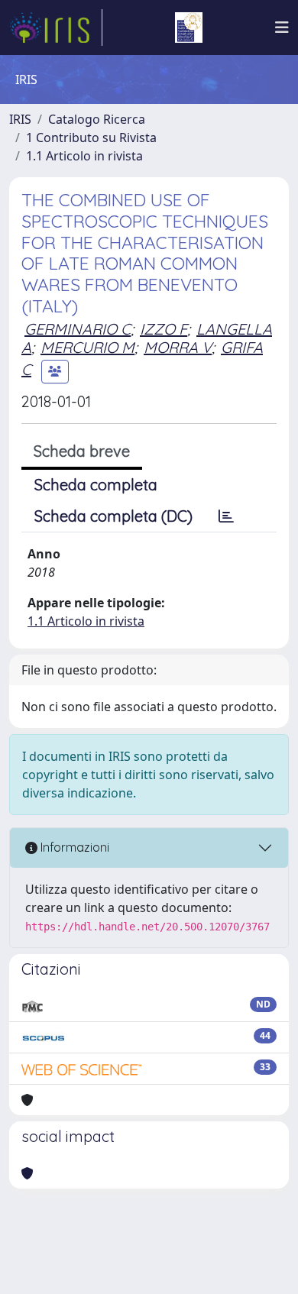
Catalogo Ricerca (96, 119)
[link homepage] (55, 27)
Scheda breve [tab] (82, 451)
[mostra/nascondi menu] (282, 27)
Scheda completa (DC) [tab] (113, 516)
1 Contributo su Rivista (91, 137)
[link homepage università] (189, 27)
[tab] (226, 516)
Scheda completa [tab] (95, 484)
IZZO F (163, 328)
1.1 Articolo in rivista (84, 155)
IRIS (20, 119)
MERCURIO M (87, 347)
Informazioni (73, 847)
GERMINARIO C (77, 328)
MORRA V (178, 347)
